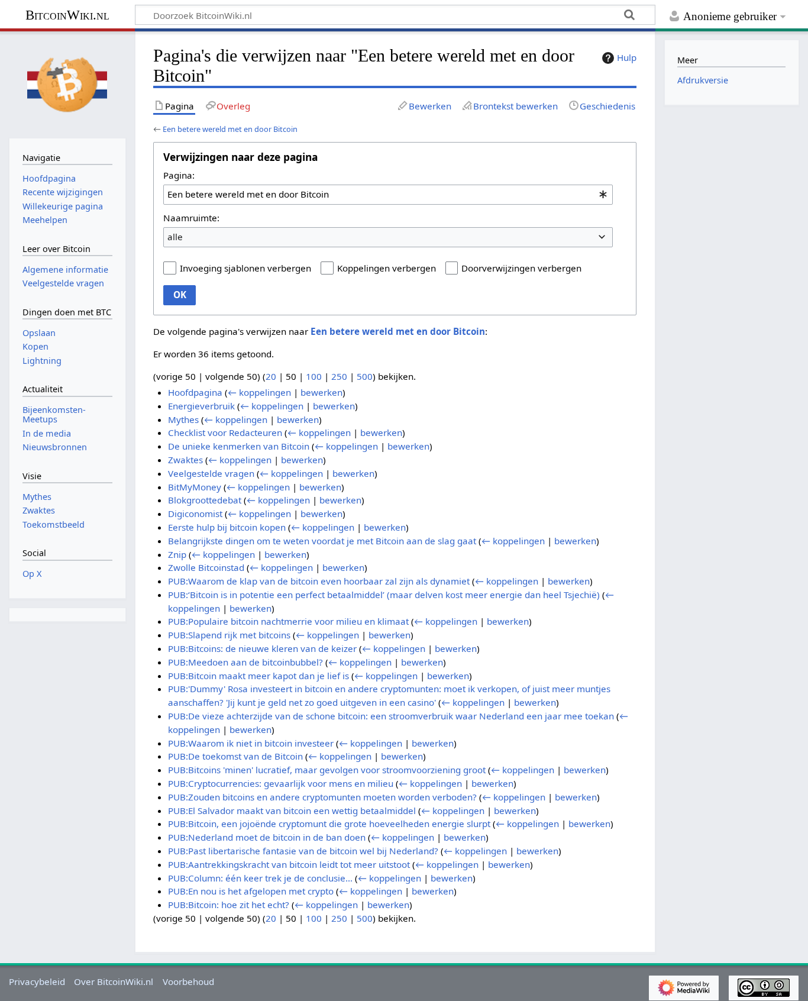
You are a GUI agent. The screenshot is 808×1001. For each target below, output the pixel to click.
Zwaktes (185, 460)
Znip (177, 554)
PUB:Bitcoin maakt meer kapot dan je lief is (258, 676)
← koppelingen (259, 392)
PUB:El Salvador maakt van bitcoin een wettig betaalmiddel (292, 810)
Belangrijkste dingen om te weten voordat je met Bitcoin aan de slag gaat (322, 541)
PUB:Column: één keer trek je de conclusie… (260, 878)
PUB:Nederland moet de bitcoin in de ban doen (267, 837)
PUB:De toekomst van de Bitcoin (235, 756)
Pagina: (179, 175)
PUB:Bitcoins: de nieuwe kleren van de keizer (262, 648)
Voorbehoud (188, 981)
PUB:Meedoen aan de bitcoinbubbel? (245, 662)
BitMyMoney (194, 487)
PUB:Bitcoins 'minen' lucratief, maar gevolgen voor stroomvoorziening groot (327, 770)
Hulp (626, 57)
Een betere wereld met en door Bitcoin (230, 129)
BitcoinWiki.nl (67, 15)
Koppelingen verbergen (386, 268)
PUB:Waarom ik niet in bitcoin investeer (251, 743)
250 (339, 376)
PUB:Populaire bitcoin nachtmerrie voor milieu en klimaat (288, 621)
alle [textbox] (175, 237)
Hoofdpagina (195, 392)
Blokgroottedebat (204, 500)
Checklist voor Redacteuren (225, 432)
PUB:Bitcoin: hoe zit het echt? (228, 904)
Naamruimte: (191, 218)
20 (271, 376)
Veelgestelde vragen (211, 473)
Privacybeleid (37, 981)
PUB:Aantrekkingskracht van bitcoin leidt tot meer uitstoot (289, 864)
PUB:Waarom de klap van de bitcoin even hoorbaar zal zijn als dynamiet (319, 581)
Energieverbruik (201, 406)
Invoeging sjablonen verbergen (245, 268)
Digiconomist (195, 513)
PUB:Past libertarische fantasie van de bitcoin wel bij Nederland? (303, 851)
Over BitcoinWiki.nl (113, 981)
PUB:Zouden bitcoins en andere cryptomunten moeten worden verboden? (322, 797)
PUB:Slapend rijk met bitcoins (229, 635)
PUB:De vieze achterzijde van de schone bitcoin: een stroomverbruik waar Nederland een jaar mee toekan (391, 716)
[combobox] (388, 195)
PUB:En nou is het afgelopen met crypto (251, 891)
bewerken (321, 392)
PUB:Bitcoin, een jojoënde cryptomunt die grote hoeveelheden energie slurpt (329, 823)
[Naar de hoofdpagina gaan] (67, 83)
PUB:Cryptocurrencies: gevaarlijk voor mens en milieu (280, 783)
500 (365, 376)
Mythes (183, 419)
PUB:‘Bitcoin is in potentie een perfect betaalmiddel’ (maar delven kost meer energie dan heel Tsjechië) (384, 594)
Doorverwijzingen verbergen (521, 268)
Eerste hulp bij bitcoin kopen (227, 527)
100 (314, 376)
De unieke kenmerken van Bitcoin (238, 446)
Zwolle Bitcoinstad (206, 567)
